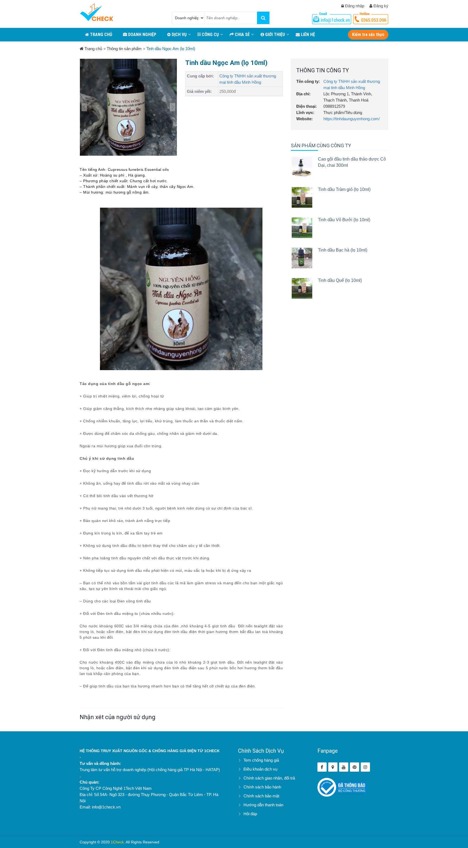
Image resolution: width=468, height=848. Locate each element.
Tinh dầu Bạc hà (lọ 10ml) (342, 250)
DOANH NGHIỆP (141, 34)
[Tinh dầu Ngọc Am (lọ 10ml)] (128, 107)
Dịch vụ (179, 34)
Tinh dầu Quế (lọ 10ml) (340, 280)
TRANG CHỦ (100, 34)
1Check (117, 842)
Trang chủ (92, 48)
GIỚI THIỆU (274, 34)
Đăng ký (380, 6)
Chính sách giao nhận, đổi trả (269, 778)
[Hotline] (332, 17)
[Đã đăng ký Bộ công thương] (342, 787)
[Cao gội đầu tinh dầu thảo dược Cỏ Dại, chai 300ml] (302, 167)
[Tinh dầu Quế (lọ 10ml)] (302, 288)
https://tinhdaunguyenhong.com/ (351, 118)
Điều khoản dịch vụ (260, 769)
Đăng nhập (354, 6)
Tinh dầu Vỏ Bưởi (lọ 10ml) (344, 219)
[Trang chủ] (96, 12)
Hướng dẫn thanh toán (263, 805)
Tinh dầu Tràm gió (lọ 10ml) (344, 189)
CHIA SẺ (242, 34)
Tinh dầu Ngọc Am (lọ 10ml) (170, 48)
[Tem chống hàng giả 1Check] (332, 767)
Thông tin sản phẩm (124, 48)
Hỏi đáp (250, 813)
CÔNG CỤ (210, 34)
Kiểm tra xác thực (368, 34)
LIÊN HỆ (307, 34)
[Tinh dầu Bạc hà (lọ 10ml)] (302, 258)
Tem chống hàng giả (261, 760)
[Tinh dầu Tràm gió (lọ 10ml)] (302, 197)
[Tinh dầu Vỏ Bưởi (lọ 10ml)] (302, 228)
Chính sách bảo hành (262, 787)
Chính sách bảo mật (261, 796)
